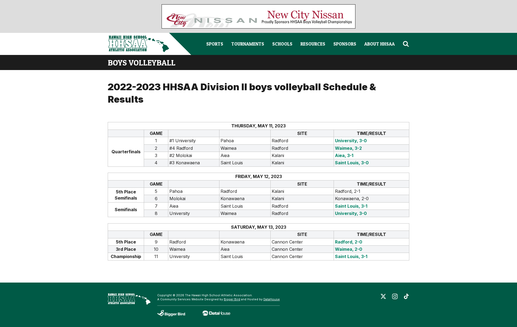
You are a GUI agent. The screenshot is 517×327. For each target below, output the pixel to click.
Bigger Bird (232, 299)
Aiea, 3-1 (344, 155)
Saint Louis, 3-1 (351, 206)
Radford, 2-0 (348, 242)
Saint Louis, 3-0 (352, 162)
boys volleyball (141, 62)
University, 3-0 (351, 140)
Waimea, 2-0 (348, 249)
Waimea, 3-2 (348, 148)
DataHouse (271, 299)
